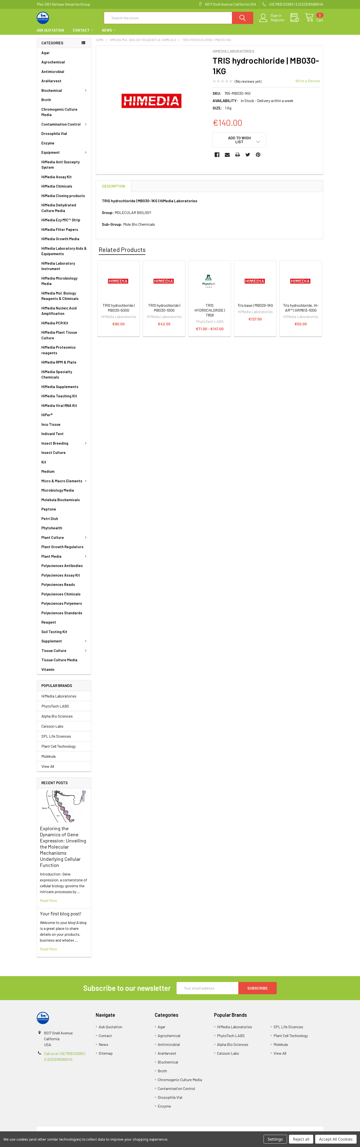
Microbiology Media (57, 490)
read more (48, 900)
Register (278, 20)
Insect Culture (53, 452)
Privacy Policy (287, 1129)
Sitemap (106, 1053)
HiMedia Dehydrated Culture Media (58, 208)
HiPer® (47, 415)
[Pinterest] (258, 154)
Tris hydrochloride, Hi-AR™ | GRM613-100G (301, 307)
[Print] (237, 154)
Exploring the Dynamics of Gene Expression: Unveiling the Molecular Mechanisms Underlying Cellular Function (63, 846)
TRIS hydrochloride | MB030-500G (119, 307)
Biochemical (51, 90)
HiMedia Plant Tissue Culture (59, 335)
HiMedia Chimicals (56, 186)
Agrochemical (53, 62)
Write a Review (307, 80)
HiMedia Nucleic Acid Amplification (59, 311)
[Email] (227, 154)
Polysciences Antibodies (62, 565)
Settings (275, 1139)
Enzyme (47, 143)
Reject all (301, 1139)
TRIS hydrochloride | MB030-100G (164, 307)
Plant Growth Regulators (62, 546)
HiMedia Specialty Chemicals (56, 374)
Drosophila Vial (54, 133)
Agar (45, 52)
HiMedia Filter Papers (59, 229)
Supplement (51, 641)
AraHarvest (51, 81)
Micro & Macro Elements (61, 481)
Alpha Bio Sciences (57, 716)
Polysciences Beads (58, 584)
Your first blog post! (60, 913)
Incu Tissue (50, 424)
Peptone (48, 509)
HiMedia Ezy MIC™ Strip (60, 220)
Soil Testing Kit (54, 631)
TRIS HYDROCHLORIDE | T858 (209, 310)
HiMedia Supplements (59, 386)
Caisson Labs (52, 726)
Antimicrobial (52, 71)
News (107, 30)
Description (113, 186)
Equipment (50, 152)
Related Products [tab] (122, 249)
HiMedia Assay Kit (56, 177)
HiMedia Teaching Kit (59, 396)
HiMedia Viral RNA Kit (59, 405)
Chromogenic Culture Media (59, 112)
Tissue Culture (53, 650)
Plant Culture (52, 537)
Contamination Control (61, 124)
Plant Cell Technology (58, 746)
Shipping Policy (144, 1129)
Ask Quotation (50, 30)
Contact (81, 30)
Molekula (48, 756)
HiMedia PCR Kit (54, 323)
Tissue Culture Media (59, 660)
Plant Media (51, 556)
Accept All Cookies (336, 1139)
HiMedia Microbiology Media (59, 281)
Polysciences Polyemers (61, 603)
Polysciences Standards (61, 613)
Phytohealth (51, 528)
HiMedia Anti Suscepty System (60, 165)
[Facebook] (217, 154)
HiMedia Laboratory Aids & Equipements (64, 251)
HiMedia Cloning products (63, 195)
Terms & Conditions (73, 1129)
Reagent (48, 622)
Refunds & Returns (216, 1129)
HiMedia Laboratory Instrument (58, 266)
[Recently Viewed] (297, 17)
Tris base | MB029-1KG (255, 305)
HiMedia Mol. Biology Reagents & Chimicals (60, 296)
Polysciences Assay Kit (60, 575)
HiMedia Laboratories (58, 696)
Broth (46, 99)
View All (47, 766)
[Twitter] (247, 154)
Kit (43, 462)
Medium (47, 471)
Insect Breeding (54, 443)
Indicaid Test (52, 433)
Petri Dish (49, 518)
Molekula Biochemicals (60, 499)
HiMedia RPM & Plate (58, 362)
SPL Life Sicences (56, 736)
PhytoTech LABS (55, 706)
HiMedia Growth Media (60, 238)
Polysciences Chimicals (61, 594)
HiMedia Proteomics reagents (58, 350)
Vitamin (47, 669)
